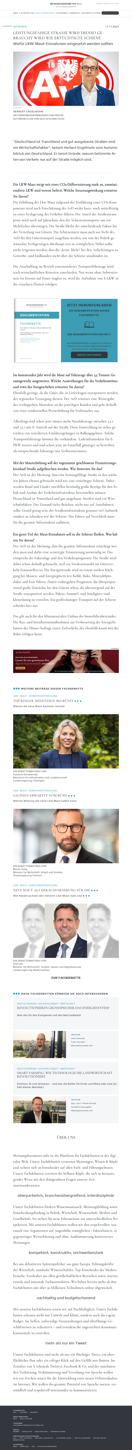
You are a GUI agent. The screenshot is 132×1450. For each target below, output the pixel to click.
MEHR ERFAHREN (89, 354)
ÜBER (15, 13)
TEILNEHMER (62, 13)
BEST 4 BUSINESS (26, 1438)
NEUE (15, 1418)
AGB (33, 1446)
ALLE (15, 1412)
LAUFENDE (23, 1412)
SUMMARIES (74, 13)
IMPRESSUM (24, 1446)
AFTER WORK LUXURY (63, 1438)
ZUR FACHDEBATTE (66, 977)
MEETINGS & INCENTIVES (44, 1438)
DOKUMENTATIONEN (91, 13)
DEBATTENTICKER (41, 1431)
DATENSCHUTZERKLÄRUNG (47, 1446)
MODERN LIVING (19, 1440)
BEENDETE (34, 1412)
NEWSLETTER (108, 3)
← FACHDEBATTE (6, 26)
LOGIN (116, 3)
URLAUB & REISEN (99, 1438)
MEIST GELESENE (26, 1418)
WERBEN (99, 3)
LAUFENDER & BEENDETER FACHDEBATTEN (28, 1425)
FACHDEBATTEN (26, 13)
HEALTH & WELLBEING (82, 1438)
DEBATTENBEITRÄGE (45, 13)
